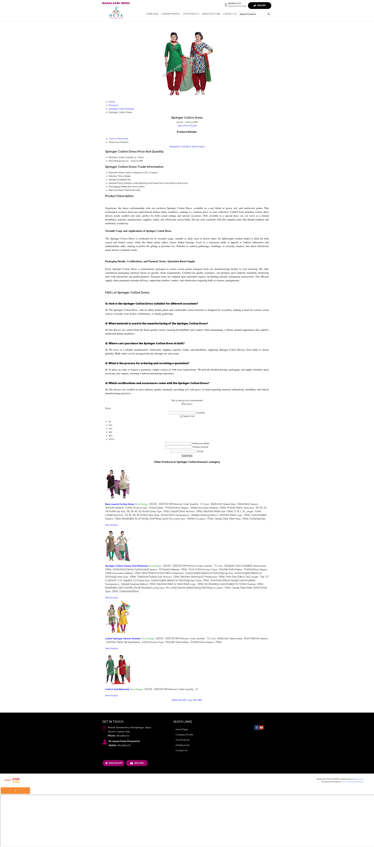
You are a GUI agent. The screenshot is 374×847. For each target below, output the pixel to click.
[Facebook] (256, 729)
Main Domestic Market (120, 190)
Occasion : (215, 518)
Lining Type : (184, 518)
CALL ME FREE (194, 700)
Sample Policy (116, 183)
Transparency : (187, 515)
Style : (251, 518)
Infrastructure (211, 14)
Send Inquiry (198, 146)
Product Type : (144, 508)
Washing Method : (218, 515)
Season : (160, 569)
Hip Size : (133, 511)
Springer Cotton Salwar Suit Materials (126, 566)
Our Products (191, 14)
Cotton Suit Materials (117, 689)
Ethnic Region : (185, 508)
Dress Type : (167, 511)
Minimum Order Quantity (121, 157)
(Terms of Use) (358, 779)
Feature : (139, 518)
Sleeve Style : (236, 504)
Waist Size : (198, 573)
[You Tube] (261, 729)
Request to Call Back (180, 146)
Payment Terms (116, 172)
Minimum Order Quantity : (188, 504)
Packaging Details (118, 186)
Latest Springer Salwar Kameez (123, 638)
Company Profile (170, 14)
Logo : (251, 515)
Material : (124, 508)
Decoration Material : (220, 508)
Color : (212, 504)
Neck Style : (161, 515)
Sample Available (118, 179)
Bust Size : (131, 515)
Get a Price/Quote (187, 125)
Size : (233, 511)
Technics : (203, 511)
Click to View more (118, 138)
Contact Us (230, 14)
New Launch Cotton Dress (119, 504)
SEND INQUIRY (179, 700)
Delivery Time (116, 176)
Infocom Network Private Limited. (352, 781)
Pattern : (165, 508)
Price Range (115, 161)
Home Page (152, 14)
